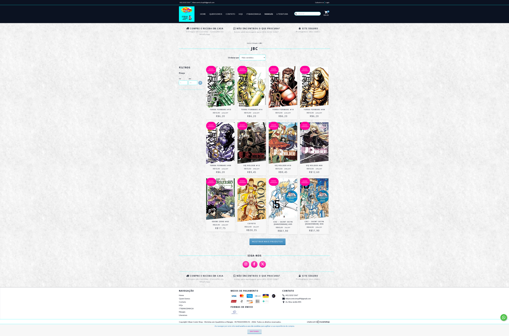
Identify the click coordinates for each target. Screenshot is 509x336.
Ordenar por (233, 57)
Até (190, 79)
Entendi (254, 331)
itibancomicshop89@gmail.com (203, 2)
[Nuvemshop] (318, 323)
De (180, 79)
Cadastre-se (319, 2)
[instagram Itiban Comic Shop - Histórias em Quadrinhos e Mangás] (246, 264)
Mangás (269, 14)
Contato (230, 14)
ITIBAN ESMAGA (253, 14)
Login (327, 2)
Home (203, 14)
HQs (241, 14)
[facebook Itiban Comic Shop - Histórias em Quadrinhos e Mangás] (254, 264)
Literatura (282, 14)
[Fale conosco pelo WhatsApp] (503, 317)
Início (249, 43)
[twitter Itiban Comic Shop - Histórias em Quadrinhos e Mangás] (262, 264)
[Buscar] (295, 13)
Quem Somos (215, 14)
